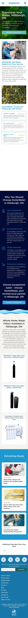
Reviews (3, 590)
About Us (4, 585)
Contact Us (4, 595)
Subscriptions (20, 606)
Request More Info (14, 32)
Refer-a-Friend (5, 599)
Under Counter (5, 575)
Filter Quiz (4, 592)
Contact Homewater (14, 302)
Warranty (16, 607)
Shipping (14, 606)
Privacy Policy (7, 606)
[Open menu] (3, 3)
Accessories (4, 583)
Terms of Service (22, 604)
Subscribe (21, 569)
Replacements (5, 580)
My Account (4, 597)
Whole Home (5, 578)
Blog (2, 587)
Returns (11, 607)
